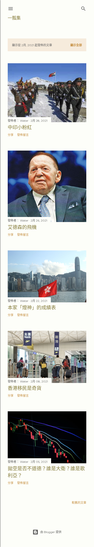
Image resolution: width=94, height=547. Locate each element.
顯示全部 (76, 45)
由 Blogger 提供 (50, 532)
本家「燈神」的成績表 (32, 308)
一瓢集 (14, 18)
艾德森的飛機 (22, 227)
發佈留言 (23, 135)
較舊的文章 (79, 502)
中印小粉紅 (20, 127)
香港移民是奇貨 (24, 388)
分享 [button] (10, 135)
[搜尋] (83, 7)
